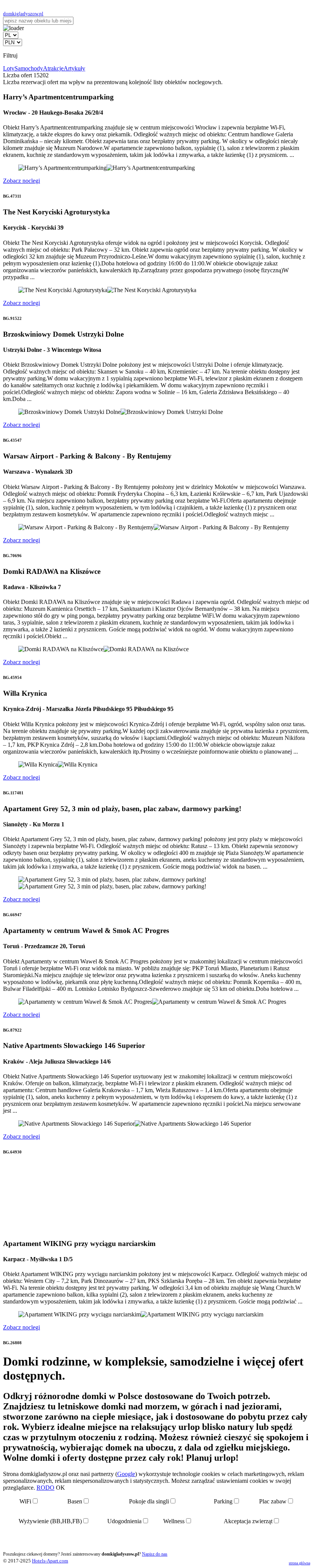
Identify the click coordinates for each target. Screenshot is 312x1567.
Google (126, 1474)
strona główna (299, 1563)
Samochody (28, 68)
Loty (8, 68)
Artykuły (74, 68)
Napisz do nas (154, 1554)
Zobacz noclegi (21, 180)
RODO (45, 1487)
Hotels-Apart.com (50, 1561)
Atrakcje (53, 68)
